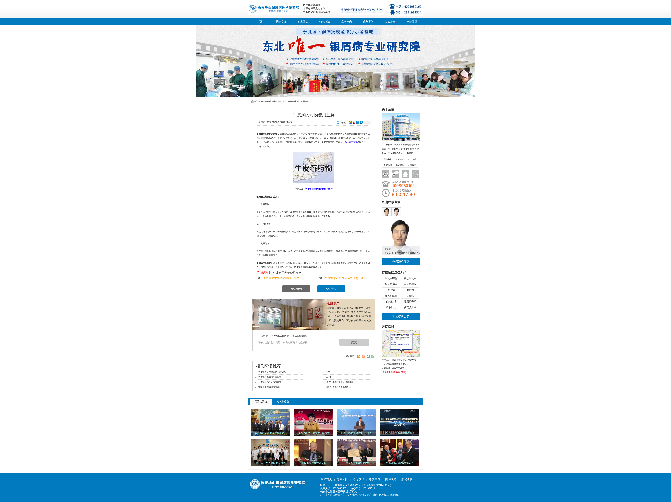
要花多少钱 (410, 307)
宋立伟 (329, 377)
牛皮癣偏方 (391, 284)
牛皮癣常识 (278, 101)
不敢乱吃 (391, 307)
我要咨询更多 (400, 316)
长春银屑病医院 (349, 142)
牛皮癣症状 (410, 284)
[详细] (410, 153)
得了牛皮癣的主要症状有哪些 (339, 382)
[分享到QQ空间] (350, 122)
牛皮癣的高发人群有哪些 (269, 382)
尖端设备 (283, 402)
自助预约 (390, 479)
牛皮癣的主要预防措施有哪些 (281, 278)
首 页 (259, 21)
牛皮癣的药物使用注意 (287, 272)
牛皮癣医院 (391, 278)
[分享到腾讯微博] (358, 122)
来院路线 (412, 21)
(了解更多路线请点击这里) (394, 372)
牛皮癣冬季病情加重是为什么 (272, 377)
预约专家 (331, 288)
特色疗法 (324, 21)
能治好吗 (391, 301)
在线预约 (296, 288)
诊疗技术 (412, 159)
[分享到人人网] (361, 122)
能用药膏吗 (410, 301)
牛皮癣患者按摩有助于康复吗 (272, 372)
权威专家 (400, 159)
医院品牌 (281, 21)
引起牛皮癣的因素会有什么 (338, 387)
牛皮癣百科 (266, 101)
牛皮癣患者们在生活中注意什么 (344, 278)
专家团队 (303, 21)
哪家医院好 (391, 296)
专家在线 (388, 165)
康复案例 (368, 21)
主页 (256, 101)
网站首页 (326, 479)
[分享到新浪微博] (354, 122)
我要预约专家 (400, 261)
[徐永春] (401, 220)
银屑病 (410, 290)
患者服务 (390, 21)
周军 (328, 372)
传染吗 (410, 296)
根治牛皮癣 (410, 278)
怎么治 (391, 290)
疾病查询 (346, 21)
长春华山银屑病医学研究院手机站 (338, 491)
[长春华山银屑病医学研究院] (335, 61)
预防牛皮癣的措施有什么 (269, 387)
